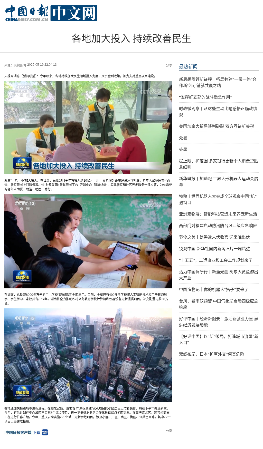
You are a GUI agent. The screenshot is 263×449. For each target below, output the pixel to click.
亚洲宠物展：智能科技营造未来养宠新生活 (218, 214)
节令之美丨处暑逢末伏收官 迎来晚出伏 (214, 237)
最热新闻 (188, 66)
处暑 (183, 138)
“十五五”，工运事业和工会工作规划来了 (215, 260)
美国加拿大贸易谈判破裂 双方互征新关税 (216, 126)
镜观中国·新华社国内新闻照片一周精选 (214, 249)
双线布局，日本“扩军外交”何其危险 (211, 354)
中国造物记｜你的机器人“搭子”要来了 (213, 289)
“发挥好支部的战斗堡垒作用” (205, 97)
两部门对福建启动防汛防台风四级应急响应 (218, 225)
